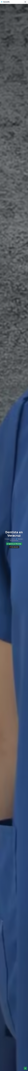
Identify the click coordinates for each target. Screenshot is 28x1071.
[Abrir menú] (25, 2)
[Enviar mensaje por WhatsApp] (25, 1068)
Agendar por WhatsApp (14, 544)
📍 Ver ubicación (14, 547)
